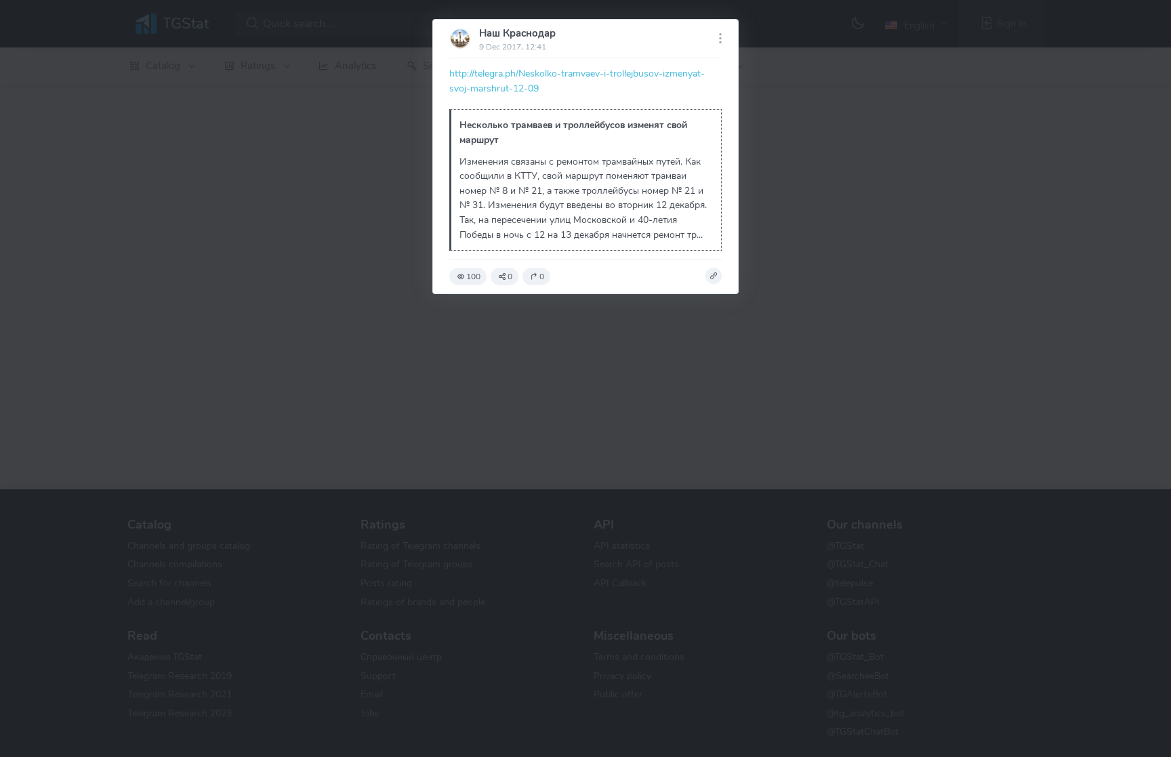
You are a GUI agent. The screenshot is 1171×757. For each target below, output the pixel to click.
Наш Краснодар (517, 33)
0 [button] (510, 276)
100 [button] (473, 276)
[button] (713, 276)
